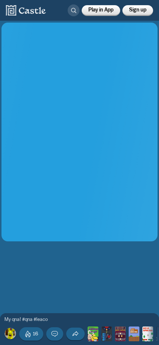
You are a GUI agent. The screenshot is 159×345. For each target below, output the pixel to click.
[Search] (74, 10)
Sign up (137, 10)
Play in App (101, 10)
